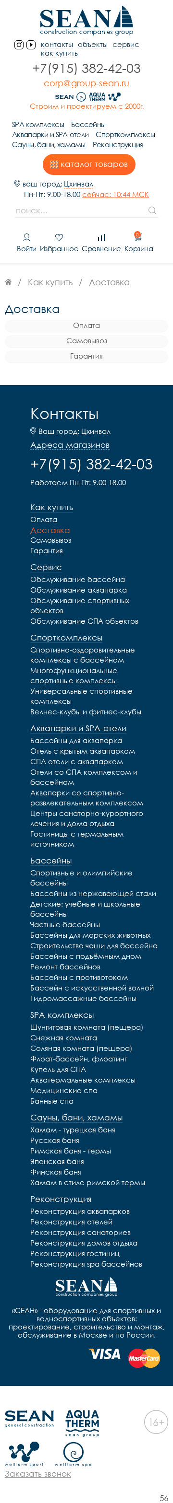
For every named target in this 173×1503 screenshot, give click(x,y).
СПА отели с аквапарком (76, 761)
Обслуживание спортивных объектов (79, 605)
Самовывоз (86, 340)
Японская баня (57, 1161)
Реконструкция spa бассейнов (86, 1263)
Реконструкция (118, 144)
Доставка (50, 530)
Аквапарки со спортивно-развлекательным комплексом (86, 797)
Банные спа (52, 1100)
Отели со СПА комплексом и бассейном (83, 777)
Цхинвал (78, 184)
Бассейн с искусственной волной (92, 987)
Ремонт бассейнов (65, 966)
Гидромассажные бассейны (83, 998)
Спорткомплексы (125, 134)
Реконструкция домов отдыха (83, 1242)
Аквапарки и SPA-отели (50, 134)
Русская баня (54, 1140)
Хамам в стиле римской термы (87, 1182)
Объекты (93, 44)
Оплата (86, 325)
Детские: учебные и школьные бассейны (85, 908)
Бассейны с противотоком (79, 977)
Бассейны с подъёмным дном (85, 956)
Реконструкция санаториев (80, 1232)
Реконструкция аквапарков (80, 1211)
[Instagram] (19, 44)
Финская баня (55, 1171)
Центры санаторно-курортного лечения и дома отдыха (86, 818)
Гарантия (86, 355)
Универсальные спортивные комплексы (81, 696)
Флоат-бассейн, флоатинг (78, 1058)
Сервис (125, 44)
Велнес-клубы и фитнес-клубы (85, 711)
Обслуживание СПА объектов (84, 621)
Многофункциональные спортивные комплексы (73, 675)
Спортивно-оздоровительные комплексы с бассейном (82, 654)
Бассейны (88, 124)
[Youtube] (31, 44)
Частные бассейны (65, 924)
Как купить (59, 53)
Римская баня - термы (70, 1150)
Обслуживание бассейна (77, 579)
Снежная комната (63, 1037)
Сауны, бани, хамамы (49, 144)
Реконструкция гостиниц (75, 1253)
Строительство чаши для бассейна (94, 945)
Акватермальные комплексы (83, 1079)
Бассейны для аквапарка (76, 740)
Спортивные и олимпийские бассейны (81, 877)
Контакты (64, 413)
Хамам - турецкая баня (72, 1129)
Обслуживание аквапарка (78, 589)
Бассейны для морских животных (90, 935)
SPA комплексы (38, 124)
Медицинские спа (64, 1090)
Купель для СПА (58, 1069)
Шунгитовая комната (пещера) (87, 1027)
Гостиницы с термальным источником (77, 838)
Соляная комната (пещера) (81, 1048)
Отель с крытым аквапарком (82, 750)
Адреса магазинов (70, 445)
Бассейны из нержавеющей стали (93, 893)
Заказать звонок (38, 1473)
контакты (57, 44)
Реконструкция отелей (71, 1221)
